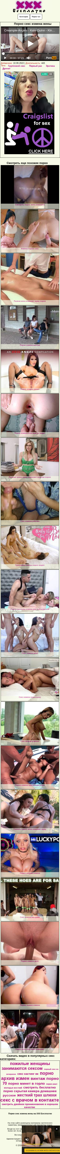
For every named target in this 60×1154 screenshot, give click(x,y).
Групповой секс (16, 66)
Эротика (50, 66)
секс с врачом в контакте (29, 1100)
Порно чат (36, 17)
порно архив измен (27, 1076)
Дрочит (6, 68)
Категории (24, 17)
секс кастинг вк (27, 1073)
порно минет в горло (26, 1084)
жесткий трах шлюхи (36, 1095)
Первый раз (35, 66)
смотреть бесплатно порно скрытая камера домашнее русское (30, 1091)
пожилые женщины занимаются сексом (26, 1066)
